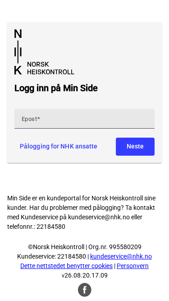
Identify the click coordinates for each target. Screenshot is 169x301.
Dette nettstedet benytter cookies (66, 265)
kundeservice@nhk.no (99, 217)
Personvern (133, 265)
